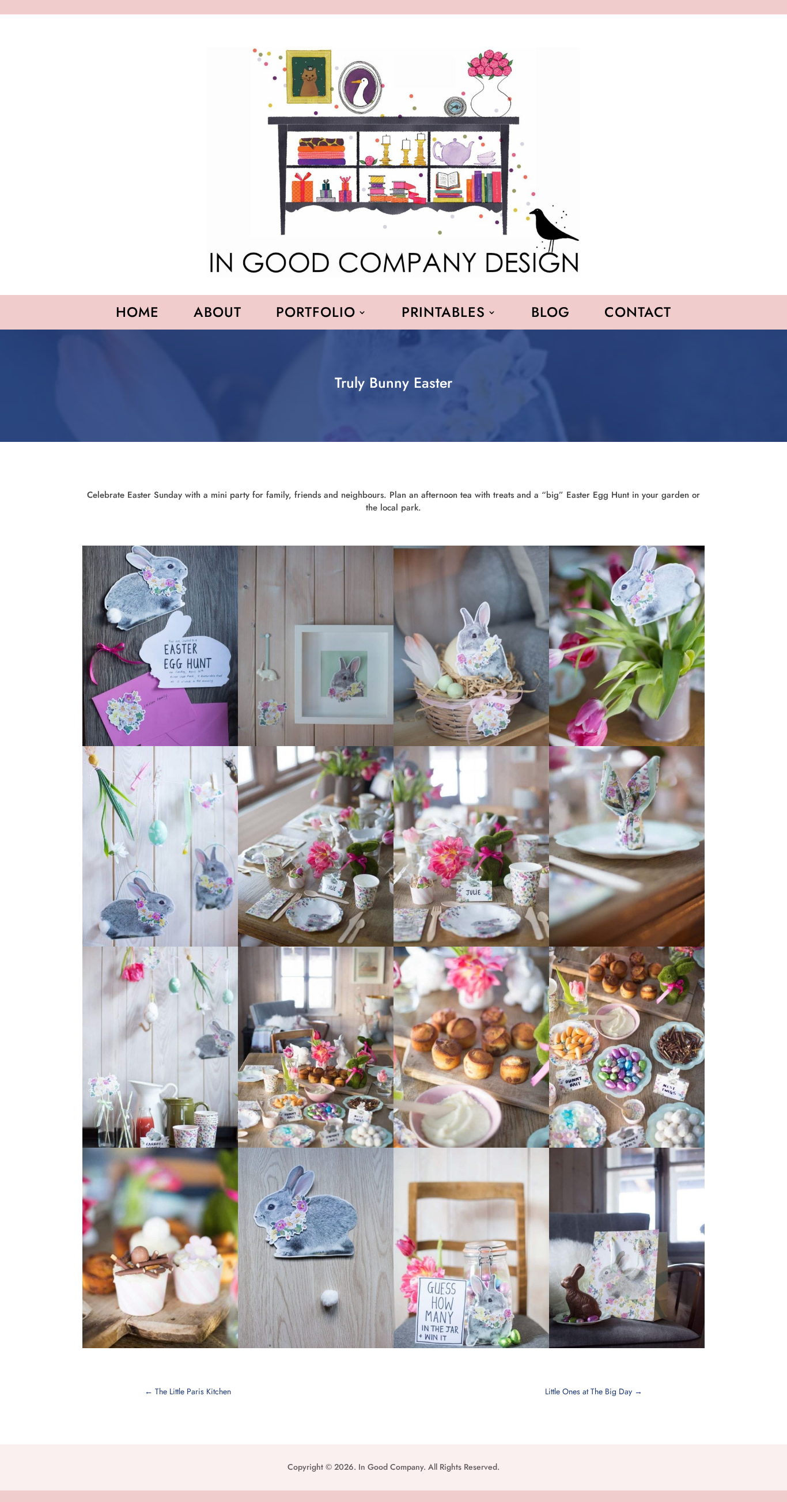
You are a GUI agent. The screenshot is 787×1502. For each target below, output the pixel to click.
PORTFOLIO (315, 314)
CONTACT (637, 314)
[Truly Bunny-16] (627, 1348)
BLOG (550, 314)
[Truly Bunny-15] (471, 1348)
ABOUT (217, 314)
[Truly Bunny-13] (160, 1348)
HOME (137, 314)
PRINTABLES (443, 314)
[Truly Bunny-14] (316, 1348)
